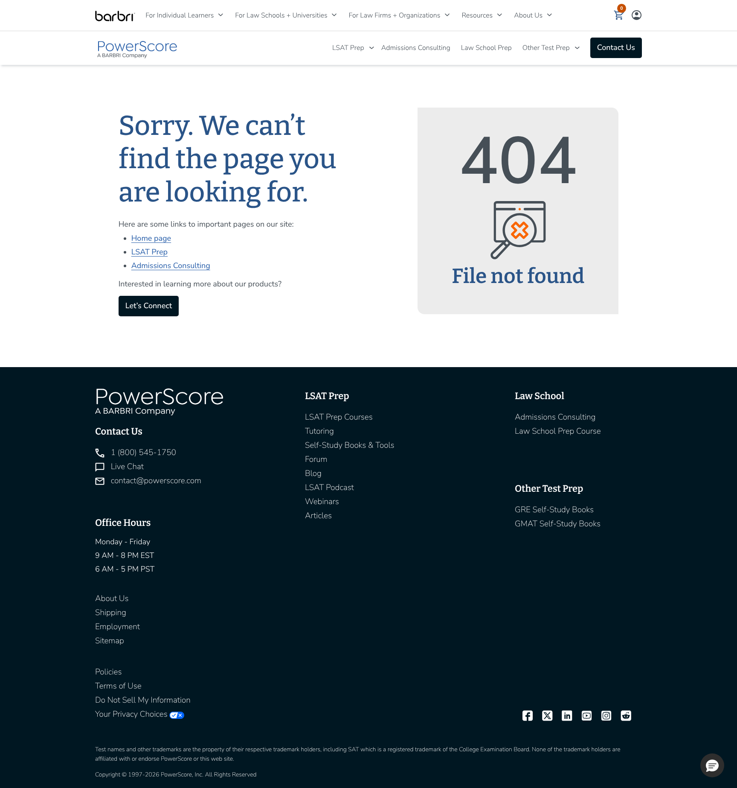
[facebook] (524, 716)
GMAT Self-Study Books (558, 523)
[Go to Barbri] (115, 15)
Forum (316, 459)
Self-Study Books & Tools (350, 445)
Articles (318, 515)
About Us (111, 598)
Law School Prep (486, 47)
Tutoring (319, 431)
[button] (619, 15)
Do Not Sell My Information (143, 700)
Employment (117, 626)
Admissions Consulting (415, 47)
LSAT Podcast (329, 487)
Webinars (322, 501)
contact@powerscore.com (155, 480)
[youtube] (583, 716)
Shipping (110, 612)
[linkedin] (563, 716)
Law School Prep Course (558, 431)
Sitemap (109, 640)
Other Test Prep (546, 47)
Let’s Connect (148, 306)
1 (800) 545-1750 (142, 452)
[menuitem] (181, 15)
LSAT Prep (348, 47)
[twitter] (543, 716)
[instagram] (603, 716)
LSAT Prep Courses (339, 417)
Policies (108, 671)
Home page (151, 238)
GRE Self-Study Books (554, 509)
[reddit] (622, 716)
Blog (313, 473)
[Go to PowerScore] (137, 48)
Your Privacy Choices (131, 714)
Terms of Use (118, 686)
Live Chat (126, 466)
